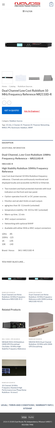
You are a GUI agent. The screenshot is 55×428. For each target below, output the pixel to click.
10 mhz (9, 125)
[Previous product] (9, 103)
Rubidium (23, 128)
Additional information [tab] (13, 148)
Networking (45, 125)
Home (4, 86)
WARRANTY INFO (44, 405)
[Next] (49, 44)
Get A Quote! (11, 110)
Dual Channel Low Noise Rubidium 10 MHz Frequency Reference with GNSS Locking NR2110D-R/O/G (40, 298)
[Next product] (4, 103)
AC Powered (25, 125)
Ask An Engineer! (32, 111)
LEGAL (4, 405)
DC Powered (35, 125)
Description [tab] (7, 143)
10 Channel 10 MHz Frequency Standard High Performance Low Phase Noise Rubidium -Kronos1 (14, 388)
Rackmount (15, 128)
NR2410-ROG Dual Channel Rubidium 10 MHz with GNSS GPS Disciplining (40, 344)
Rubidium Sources (25, 86)
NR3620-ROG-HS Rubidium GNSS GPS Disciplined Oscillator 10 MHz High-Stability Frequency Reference (14, 345)
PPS (9, 128)
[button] (3, 4)
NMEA (4, 128)
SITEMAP (27, 408)
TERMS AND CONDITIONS (21, 405)
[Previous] (6, 44)
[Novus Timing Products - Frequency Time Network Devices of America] (27, 4)
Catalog (12, 86)
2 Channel (16, 125)
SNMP (30, 128)
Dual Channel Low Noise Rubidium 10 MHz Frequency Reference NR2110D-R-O (13, 297)
